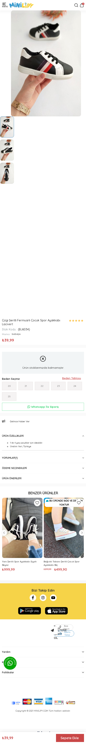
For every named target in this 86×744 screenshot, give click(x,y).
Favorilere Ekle (37, 503)
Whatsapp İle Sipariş (45, 406)
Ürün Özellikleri (13, 435)
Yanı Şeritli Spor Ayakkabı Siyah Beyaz (19, 563)
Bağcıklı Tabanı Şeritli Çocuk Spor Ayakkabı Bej (62, 563)
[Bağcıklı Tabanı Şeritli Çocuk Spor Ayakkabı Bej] (64, 528)
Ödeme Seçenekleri (14, 468)
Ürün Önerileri (11, 478)
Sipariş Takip (67, 633)
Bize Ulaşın (66, 627)
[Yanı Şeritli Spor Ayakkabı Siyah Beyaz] (22, 528)
